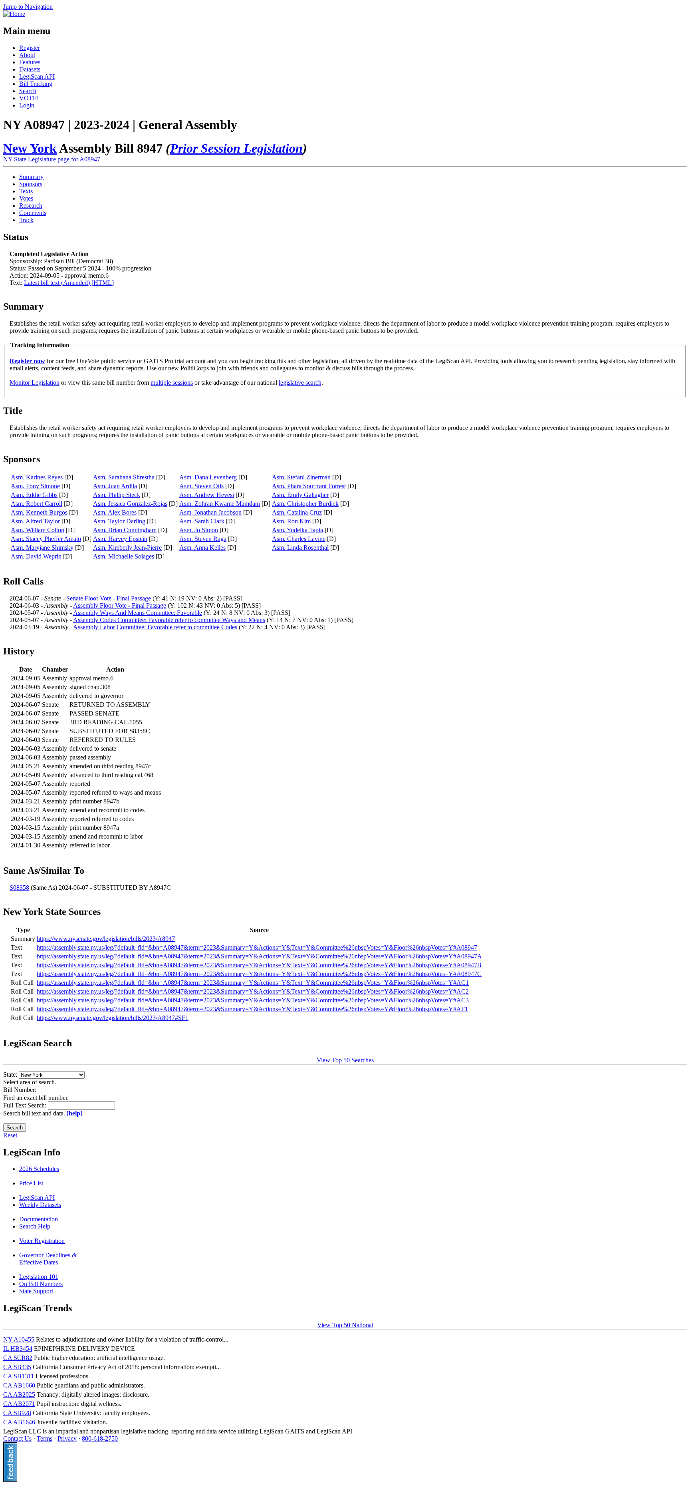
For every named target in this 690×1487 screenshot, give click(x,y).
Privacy (67, 1438)
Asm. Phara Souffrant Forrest (309, 486)
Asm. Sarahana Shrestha (124, 477)
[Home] (14, 13)
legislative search (300, 382)
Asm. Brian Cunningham (125, 530)
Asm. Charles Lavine (298, 538)
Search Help (34, 1226)
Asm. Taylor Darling (119, 521)
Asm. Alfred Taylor (35, 521)
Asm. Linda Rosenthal (300, 547)
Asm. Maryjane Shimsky (42, 547)
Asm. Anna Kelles (202, 547)
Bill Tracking (35, 83)
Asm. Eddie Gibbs (34, 494)
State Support (36, 1291)
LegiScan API (37, 76)
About (27, 55)
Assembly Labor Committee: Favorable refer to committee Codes (155, 627)
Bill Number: (20, 1089)
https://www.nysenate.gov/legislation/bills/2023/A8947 (106, 938)
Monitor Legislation (34, 382)
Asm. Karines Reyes (37, 477)
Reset (10, 1135)
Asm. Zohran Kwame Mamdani (219, 503)
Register (29, 47)
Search (27, 90)
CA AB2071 (19, 1403)
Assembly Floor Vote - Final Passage (119, 605)
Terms (44, 1438)
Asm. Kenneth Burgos (39, 512)
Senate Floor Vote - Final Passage (108, 598)
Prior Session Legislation (236, 148)
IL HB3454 (17, 1348)
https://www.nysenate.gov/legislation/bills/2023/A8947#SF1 (112, 1017)
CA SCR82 (17, 1357)
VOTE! (29, 98)
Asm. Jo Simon (198, 530)
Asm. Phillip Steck (116, 494)
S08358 (19, 887)
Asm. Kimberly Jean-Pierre (127, 547)
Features (29, 62)
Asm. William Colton (37, 530)
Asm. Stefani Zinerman (301, 477)
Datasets (29, 69)
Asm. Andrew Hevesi (206, 494)
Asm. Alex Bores (115, 512)
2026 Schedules (39, 1168)
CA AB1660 (19, 1385)
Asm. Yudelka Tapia (297, 530)
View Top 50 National (345, 1325)
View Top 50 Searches (345, 1060)
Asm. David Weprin (36, 556)
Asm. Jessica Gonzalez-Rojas (130, 503)
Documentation (38, 1219)
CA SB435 (17, 1367)
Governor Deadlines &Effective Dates (48, 1259)
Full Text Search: (25, 1105)
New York (30, 148)
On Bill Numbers (41, 1283)
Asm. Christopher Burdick (305, 503)
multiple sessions (172, 382)
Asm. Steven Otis (201, 486)
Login (26, 105)
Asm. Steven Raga (202, 538)
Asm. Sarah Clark (201, 521)
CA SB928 (17, 1412)
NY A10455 (18, 1339)
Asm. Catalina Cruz (297, 512)
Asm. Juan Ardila (115, 486)
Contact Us (17, 1438)
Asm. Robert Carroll (36, 503)
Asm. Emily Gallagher (300, 494)
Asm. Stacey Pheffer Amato (46, 538)
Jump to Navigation (28, 6)
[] (74, 1113)
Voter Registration (42, 1240)
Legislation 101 (38, 1276)
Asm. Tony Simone (35, 486)
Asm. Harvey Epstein (120, 538)
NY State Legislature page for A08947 (51, 159)
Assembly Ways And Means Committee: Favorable (137, 612)
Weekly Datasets (40, 1204)
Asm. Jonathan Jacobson (210, 512)
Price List (31, 1183)
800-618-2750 (100, 1438)
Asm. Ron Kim (291, 521)
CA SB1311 (18, 1376)
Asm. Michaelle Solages (123, 556)
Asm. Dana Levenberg (208, 477)
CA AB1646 (19, 1422)
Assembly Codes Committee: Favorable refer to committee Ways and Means (169, 619)
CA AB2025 (19, 1394)
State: (11, 1074)
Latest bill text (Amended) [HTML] (69, 282)
